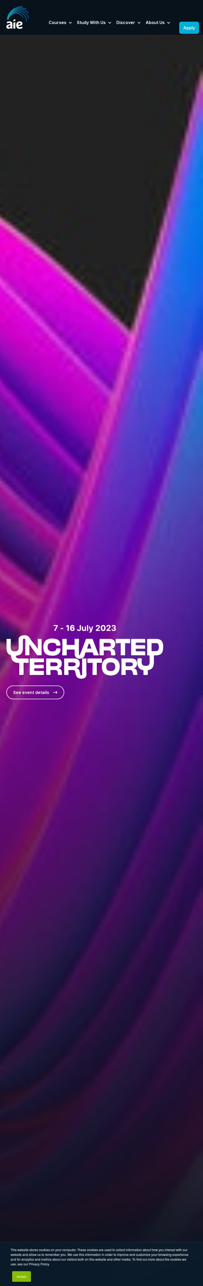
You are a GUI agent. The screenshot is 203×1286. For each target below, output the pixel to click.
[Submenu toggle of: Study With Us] (109, 23)
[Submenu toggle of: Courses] (70, 23)
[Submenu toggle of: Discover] (139, 23)
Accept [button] (21, 1276)
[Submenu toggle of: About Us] (168, 23)
